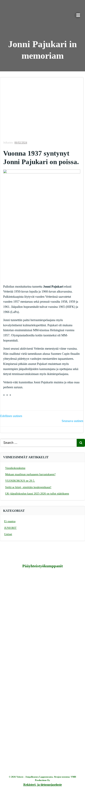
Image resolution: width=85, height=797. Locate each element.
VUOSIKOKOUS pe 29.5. (20, 480)
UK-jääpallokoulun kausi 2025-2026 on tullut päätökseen (37, 493)
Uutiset (8, 534)
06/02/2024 (20, 142)
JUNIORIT (10, 527)
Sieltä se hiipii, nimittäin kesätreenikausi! (28, 487)
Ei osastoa (9, 521)
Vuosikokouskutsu (15, 468)
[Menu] (77, 15)
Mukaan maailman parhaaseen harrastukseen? (30, 474)
